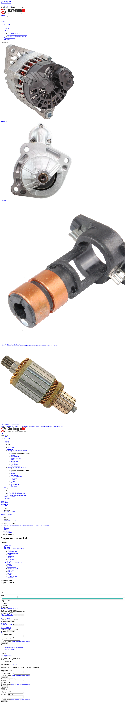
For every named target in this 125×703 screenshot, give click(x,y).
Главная (6, 28)
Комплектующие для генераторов (10, 344)
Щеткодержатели (10, 345)
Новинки (5, 607)
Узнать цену (11, 621)
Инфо (5, 32)
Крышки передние (22, 426)
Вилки (3, 426)
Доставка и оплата (6, 1)
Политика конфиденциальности (16, 36)
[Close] (7, 435)
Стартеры (3, 200)
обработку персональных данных (20, 641)
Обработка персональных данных (17, 35)
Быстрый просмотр (18, 615)
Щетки (27, 345)
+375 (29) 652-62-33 (6, 436)
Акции (5, 605)
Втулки (7, 426)
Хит (4, 602)
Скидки (5, 603)
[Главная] (13, 432)
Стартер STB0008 (6, 628)
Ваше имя (4, 636)
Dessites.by (14, 664)
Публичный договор (13, 33)
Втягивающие (13, 426)
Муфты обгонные (20, 345)
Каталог (6, 30)
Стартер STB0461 (6, 618)
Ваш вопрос (4, 698)
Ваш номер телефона (7, 637)
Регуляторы (44, 345)
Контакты (7, 39)
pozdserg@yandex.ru (10, 520)
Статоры (38, 345)
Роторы (41, 426)
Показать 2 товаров (12, 608)
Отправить (4, 643)
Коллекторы (32, 345)
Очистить (3, 608)
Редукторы (31, 426)
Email (2, 639)
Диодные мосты (52, 345)
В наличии (6, 584)
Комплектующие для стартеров (10, 424)
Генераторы (4, 121)
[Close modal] (11, 670)
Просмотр (3, 623)
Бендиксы (60, 426)
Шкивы (3, 345)
